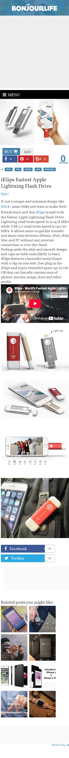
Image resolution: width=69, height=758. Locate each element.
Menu (14, 95)
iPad (18, 169)
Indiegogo (49, 169)
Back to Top (58, 745)
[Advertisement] (34, 51)
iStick (5, 206)
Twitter (30, 558)
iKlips (41, 212)
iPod (38, 169)
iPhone (28, 169)
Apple (8, 169)
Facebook (30, 549)
